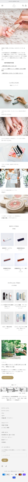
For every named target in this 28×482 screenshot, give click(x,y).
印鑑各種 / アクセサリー (7, 418)
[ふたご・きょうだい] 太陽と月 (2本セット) (21, 327)
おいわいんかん (5, 410)
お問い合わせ (4, 432)
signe (2, 415)
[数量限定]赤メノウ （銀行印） (21, 269)
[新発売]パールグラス (7, 248)
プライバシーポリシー (6, 437)
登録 (5, 460)
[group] (14, 26)
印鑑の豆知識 (4, 425)
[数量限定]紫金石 (21, 248)
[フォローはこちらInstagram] (2, 466)
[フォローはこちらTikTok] (6, 466)
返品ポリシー (4, 439)
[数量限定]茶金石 (7, 268)
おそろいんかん (5, 408)
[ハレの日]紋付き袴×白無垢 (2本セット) (7, 305)
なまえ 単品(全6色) (7, 326)
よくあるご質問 (5, 427)
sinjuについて (7, 377)
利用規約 (3, 442)
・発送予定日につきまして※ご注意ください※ (12, 73)
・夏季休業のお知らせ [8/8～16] (8, 66)
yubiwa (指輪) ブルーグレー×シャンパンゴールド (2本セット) (20, 305)
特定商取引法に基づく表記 (8, 434)
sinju (2, 413)
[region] (14, 26)
